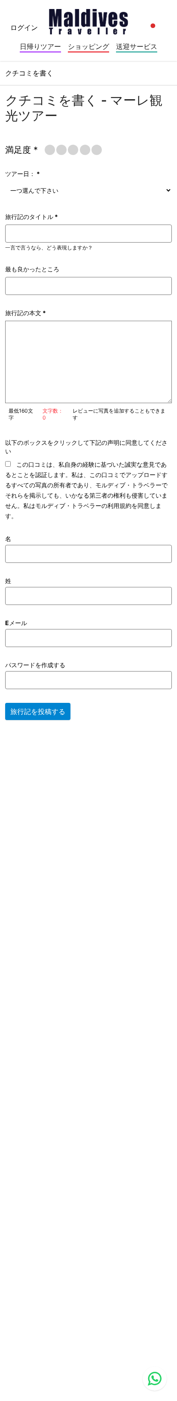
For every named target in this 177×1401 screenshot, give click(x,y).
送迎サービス (136, 46)
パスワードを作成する (35, 665)
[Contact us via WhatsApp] (155, 1379)
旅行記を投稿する (37, 711)
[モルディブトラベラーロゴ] (88, 19)
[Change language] (153, 26)
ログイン (24, 27)
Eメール (16, 622)
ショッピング (88, 46)
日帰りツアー (40, 46)
